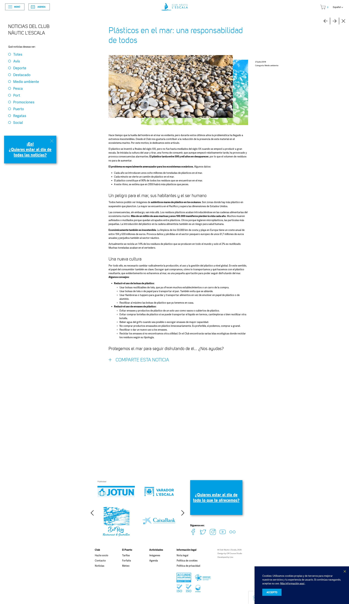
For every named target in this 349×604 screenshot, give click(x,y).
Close (343, 21)
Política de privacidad (188, 565)
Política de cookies (187, 560)
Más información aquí (292, 583)
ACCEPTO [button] (272, 592)
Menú (17, 6)
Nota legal (182, 555)
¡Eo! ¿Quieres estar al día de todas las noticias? (30, 149)
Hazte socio (101, 555)
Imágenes (154, 555)
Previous (92, 513)
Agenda (41, 6)
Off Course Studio (234, 553)
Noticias (99, 565)
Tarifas (126, 555)
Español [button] (337, 7)
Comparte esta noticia (142, 360)
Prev (334, 21)
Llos (231, 557)
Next (325, 21)
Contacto (100, 560)
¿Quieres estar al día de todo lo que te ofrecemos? (216, 497)
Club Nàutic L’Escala (174, 7)
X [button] (345, 571)
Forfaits (126, 560)
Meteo (126, 565)
